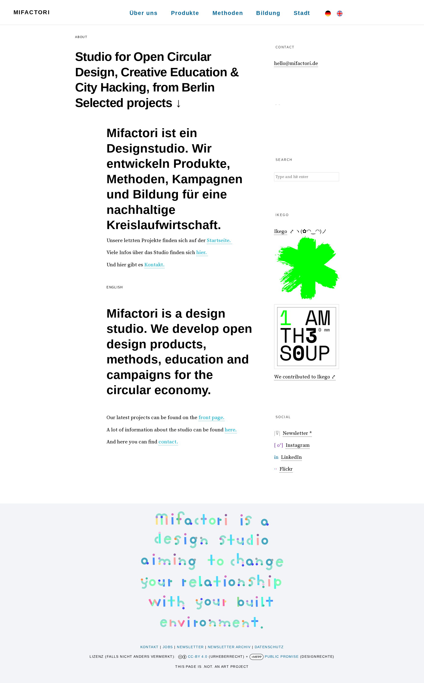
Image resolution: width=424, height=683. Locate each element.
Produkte (185, 13)
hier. (202, 252)
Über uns (144, 13)
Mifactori (31, 12)
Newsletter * (297, 433)
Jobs (168, 647)
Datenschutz (269, 647)
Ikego (280, 231)
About (81, 37)
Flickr (286, 469)
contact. (168, 442)
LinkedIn (291, 457)
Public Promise (282, 656)
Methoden (227, 13)
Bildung (268, 13)
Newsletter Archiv (229, 647)
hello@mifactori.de (296, 63)
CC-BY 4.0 (198, 656)
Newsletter (190, 647)
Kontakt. (154, 265)
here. (231, 430)
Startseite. (219, 240)
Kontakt (149, 647)
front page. (212, 417)
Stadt (302, 13)
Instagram (298, 445)
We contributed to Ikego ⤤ (305, 377)
